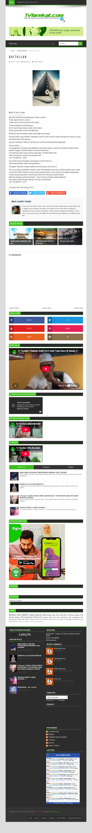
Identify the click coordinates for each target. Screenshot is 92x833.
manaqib (69, 619)
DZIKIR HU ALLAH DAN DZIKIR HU (29, 655)
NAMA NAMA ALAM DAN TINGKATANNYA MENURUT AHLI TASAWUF (29, 645)
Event (11, 619)
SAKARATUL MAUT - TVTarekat (56, 776)
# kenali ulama (73, 615)
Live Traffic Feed (63, 755)
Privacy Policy (61, 818)
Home (30, 818)
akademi (45, 617)
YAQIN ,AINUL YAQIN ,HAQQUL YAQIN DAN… (60, 780)
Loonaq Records (53, 731)
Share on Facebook (20, 193)
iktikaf (26, 621)
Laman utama (46, 308)
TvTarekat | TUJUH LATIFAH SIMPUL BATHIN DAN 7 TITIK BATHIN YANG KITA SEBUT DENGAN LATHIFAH (30, 667)
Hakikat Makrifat (38, 61)
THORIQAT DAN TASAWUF (57, 737)
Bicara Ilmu (15, 614)
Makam (76, 619)
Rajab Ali (51, 734)
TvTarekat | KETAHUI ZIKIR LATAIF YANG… (59, 785)
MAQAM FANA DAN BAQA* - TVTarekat (62, 794)
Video (44, 619)
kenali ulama (14, 617)
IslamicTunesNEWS (52, 638)
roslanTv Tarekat (53, 745)
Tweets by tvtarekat (15, 600)
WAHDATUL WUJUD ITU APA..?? (27, 2)
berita (54, 617)
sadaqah (38, 621)
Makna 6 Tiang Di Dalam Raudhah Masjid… (63, 763)
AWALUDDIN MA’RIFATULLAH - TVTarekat (59, 789)
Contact (43, 818)
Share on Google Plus (58, 193)
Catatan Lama (78, 308)
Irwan (57, 679)
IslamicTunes (56, 811)
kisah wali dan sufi (55, 615)
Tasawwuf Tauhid (31, 617)
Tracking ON (69, 803)
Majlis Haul (52, 619)
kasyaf (16, 621)
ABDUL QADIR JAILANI (32, 619)
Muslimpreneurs (51, 640)
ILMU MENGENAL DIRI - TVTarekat (57, 772)
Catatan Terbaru (14, 308)
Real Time (62, 803)
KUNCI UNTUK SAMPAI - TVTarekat (57, 760)
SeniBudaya (76, 617)
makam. (32, 621)
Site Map (51, 818)
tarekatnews (64, 617)
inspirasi (61, 619)
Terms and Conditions (75, 818)
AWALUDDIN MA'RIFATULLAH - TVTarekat (59, 799)
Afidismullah (60, 648)
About (36, 818)
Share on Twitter (38, 193)
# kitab (18, 619)
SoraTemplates (38, 811)
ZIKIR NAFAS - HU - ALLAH (27, 687)
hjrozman (51, 743)
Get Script (56, 803)
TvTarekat (51, 740)
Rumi (21, 621)
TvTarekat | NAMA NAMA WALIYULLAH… (58, 768)
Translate (62, 700)
